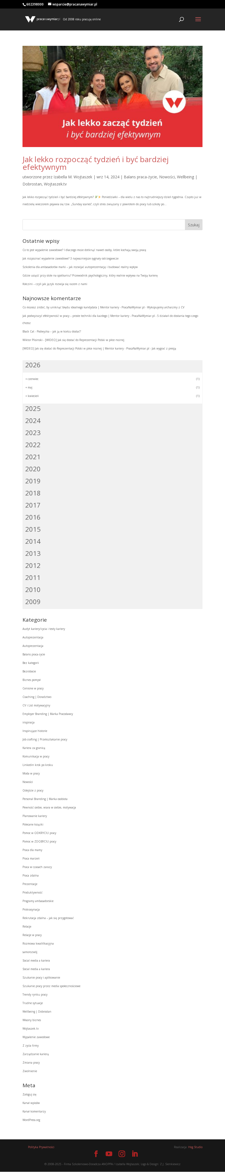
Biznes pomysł (31, 680)
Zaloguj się (29, 1094)
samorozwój (29, 952)
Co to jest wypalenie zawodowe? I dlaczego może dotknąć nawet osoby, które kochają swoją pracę (84, 250)
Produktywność (32, 892)
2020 (33, 468)
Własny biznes (31, 1020)
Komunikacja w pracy (35, 756)
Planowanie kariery (34, 816)
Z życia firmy (30, 1045)
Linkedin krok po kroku (37, 765)
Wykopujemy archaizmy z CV (165, 307)
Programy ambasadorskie (38, 901)
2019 (33, 480)
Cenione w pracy (33, 688)
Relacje (26, 926)
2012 (33, 565)
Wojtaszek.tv (55, 184)
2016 (33, 517)
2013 (33, 553)
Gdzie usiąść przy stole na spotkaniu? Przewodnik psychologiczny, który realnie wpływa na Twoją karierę (90, 275)
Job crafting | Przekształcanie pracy (44, 739)
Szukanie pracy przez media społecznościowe (51, 986)
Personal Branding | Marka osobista (45, 799)
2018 (33, 492)
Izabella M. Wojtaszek (73, 176)
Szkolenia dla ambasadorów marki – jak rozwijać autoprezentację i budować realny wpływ (80, 267)
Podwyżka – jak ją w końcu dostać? (59, 331)
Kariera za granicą (33, 748)
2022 (33, 444)
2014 (33, 541)
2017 (33, 504)
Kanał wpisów (31, 1103)
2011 (33, 577)
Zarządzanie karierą (35, 1054)
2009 (33, 601)
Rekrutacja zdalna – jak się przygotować (48, 918)
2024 (33, 420)
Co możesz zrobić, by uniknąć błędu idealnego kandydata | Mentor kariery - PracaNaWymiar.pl (83, 307)
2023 (33, 432)
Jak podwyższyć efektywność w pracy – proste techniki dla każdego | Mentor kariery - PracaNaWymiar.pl (88, 316)
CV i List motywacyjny (36, 705)
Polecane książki (32, 824)
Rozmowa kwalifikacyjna (38, 943)
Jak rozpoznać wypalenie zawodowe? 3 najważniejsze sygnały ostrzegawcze (70, 258)
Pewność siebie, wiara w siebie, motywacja (49, 807)
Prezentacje (29, 884)
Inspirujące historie (34, 731)
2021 (33, 456)
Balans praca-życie (140, 176)
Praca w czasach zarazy (37, 867)
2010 (33, 589)
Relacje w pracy (32, 935)
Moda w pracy (31, 773)
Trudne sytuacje (32, 1003)
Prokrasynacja (31, 909)
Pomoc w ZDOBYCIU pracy (39, 841)
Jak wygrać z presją (164, 348)
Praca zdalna (30, 875)
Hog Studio (195, 1147)
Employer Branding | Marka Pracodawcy (47, 714)
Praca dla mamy (32, 850)
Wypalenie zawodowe (36, 1037)
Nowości (167, 176)
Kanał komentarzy (34, 1111)
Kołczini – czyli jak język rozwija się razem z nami (54, 284)
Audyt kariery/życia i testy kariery (43, 629)
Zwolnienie (29, 1071)
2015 (33, 529)
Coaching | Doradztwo (36, 697)
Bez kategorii (30, 663)
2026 (33, 364)
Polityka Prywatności (41, 1147)
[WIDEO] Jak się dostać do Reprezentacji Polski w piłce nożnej (84, 340)
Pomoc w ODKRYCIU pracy (39, 833)
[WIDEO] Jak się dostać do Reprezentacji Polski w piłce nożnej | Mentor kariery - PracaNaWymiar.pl (85, 348)
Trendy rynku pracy (34, 994)
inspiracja (28, 722)
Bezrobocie (29, 671)
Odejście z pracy (32, 790)
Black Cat (28, 331)
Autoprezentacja (32, 637)
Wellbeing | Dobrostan (36, 1011)
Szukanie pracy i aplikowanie (41, 977)
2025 (33, 408)
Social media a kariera (36, 960)
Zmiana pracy (31, 1062)
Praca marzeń (31, 858)
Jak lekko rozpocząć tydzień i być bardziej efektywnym (95, 163)
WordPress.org (31, 1120)
